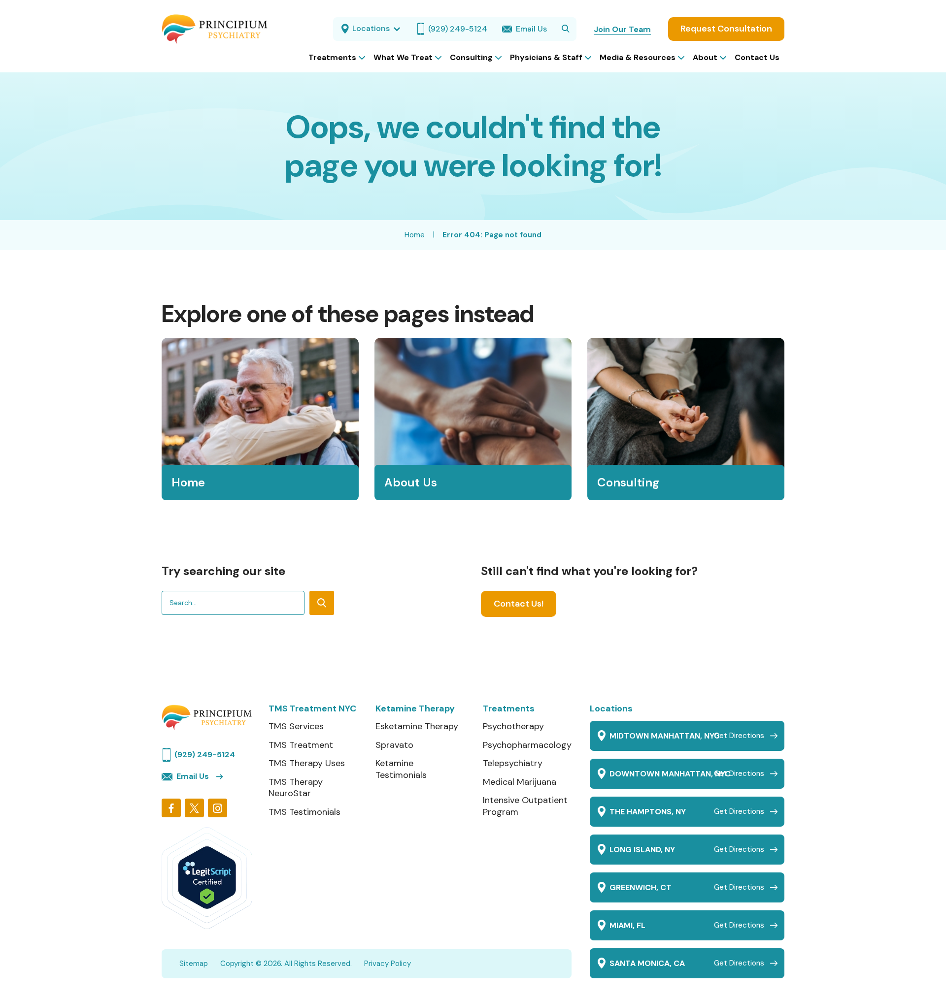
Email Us (192, 776)
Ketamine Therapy (415, 708)
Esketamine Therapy (416, 726)
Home (415, 235)
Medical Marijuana (519, 782)
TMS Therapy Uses (307, 763)
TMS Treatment (301, 745)
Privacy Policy (387, 963)
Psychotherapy (513, 726)
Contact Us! (518, 604)
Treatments (509, 708)
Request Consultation (726, 28)
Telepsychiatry (512, 763)
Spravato (394, 745)
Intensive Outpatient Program (525, 806)
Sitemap (193, 963)
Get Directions (739, 735)
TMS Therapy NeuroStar (296, 788)
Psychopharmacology (527, 745)
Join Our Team (622, 29)
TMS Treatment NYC (312, 708)
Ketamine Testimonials (401, 769)
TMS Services (296, 726)
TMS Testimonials (304, 812)
